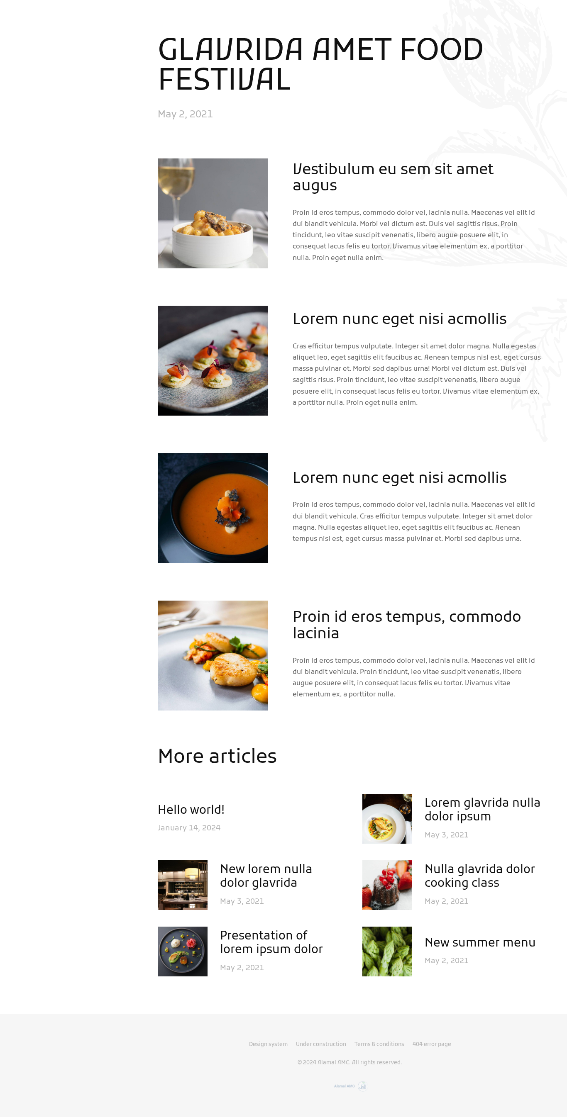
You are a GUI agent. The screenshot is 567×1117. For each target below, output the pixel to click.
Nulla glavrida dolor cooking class (480, 877)
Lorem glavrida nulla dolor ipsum (483, 811)
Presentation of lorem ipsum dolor (271, 944)
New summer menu (480, 944)
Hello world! (191, 811)
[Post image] (387, 819)
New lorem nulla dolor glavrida (266, 877)
